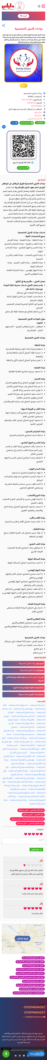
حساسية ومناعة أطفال (10, 749)
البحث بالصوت (6, 1049)
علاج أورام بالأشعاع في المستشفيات (24, 772)
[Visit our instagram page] (19, 1056)
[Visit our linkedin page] (15, 1056)
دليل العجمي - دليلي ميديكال (33, 814)
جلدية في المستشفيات (27, 727)
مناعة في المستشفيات (37, 752)
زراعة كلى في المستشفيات (18, 800)
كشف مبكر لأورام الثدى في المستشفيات (21, 792)
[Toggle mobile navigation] (43, 6)
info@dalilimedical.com (34, 1017)
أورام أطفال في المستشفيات (29, 749)
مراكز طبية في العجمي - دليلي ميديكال (30, 823)
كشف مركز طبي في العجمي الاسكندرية (30, 985)
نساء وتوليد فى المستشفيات (18, 705)
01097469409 (34, 1007)
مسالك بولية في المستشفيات (25, 723)
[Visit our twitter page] (24, 1056)
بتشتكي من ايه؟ (35, 1053)
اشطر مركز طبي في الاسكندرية (33, 965)
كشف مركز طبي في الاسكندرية (33, 981)
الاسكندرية (38, 118)
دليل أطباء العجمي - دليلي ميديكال (31, 810)
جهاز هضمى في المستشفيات (23, 709)
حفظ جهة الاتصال (25, 123)
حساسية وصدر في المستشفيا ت (24, 734)
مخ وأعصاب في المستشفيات (17, 738)
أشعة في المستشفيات (27, 745)
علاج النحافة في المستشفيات (18, 771)
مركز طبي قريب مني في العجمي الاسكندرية (29, 993)
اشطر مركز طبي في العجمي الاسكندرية (30, 969)
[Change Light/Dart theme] (39, 6)
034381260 (31, 103)
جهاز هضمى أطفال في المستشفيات (22, 760)
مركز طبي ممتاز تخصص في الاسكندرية (30, 973)
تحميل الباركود (22, 168)
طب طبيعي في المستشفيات (23, 741)
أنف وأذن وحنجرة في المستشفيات (23, 716)
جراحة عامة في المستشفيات (25, 712)
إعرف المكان (22, 939)
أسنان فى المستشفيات (37, 705)
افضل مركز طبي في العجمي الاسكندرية (30, 961)
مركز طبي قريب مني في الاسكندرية (32, 989)
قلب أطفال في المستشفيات (25, 756)
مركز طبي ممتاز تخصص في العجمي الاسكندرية (27, 977)
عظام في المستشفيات (27, 719)
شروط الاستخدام (38, 1050)
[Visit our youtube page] (28, 1056)
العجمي (30, 118)
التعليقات (40, 122)
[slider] (33, 834)
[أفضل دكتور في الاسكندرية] (28, 753)
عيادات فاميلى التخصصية (28, 663)
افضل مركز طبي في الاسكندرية (33, 957)
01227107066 (27, 99)
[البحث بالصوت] (6, 1054)
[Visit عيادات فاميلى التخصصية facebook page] (4, 127)
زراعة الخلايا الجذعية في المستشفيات (20, 782)
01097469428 (34, 1012)
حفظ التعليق (35, 849)
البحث (24, 16)
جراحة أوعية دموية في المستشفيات (22, 767)
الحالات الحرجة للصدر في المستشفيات (31, 796)
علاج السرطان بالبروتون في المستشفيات (24, 783)
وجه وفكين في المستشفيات (25, 730)
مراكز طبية (38, 112)
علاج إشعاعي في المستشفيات (24, 778)
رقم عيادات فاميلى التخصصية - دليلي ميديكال (27, 819)
